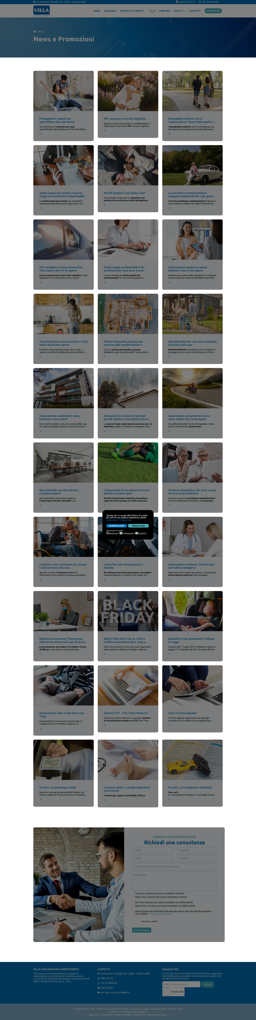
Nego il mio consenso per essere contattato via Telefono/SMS (165, 906)
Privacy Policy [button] (126, 520)
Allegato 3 (118, 1014)
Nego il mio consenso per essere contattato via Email (161, 897)
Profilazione (128, 533)
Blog (152, 10)
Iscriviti (207, 984)
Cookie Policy (106, 1014)
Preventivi (213, 10)
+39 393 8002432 (210, 2)
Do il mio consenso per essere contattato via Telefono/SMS (164, 902)
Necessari (113, 533)
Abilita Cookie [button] (138, 526)
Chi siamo (110, 10)
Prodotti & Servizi (132, 10)
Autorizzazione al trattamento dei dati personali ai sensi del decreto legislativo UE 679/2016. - (173, 912)
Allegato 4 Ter (140, 1014)
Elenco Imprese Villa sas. (157, 1014)
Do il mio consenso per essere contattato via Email (159, 893)
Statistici (142, 533)
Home (96, 10)
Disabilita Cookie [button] (116, 526)
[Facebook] (177, 2)
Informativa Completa (160, 914)
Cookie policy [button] (112, 520)
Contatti (195, 10)
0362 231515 (189, 2)
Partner (164, 10)
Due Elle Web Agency (138, 1012)
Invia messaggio (141, 930)
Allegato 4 (128, 1014)
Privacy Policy (94, 1014)
